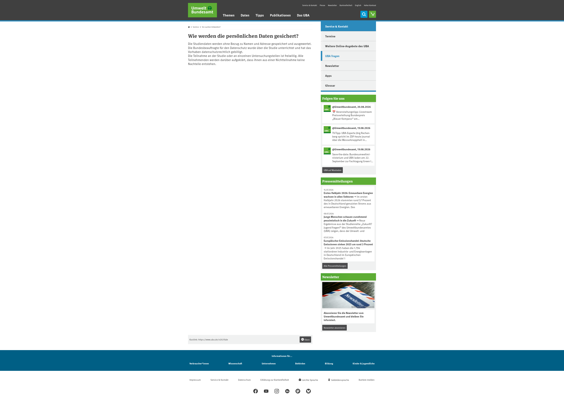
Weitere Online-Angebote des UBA (347, 46)
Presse (322, 5)
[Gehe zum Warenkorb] (372, 14)
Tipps (260, 15)
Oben (307, 339)
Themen (229, 15)
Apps (328, 75)
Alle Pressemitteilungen (335, 265)
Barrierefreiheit (346, 5)
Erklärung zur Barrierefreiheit (274, 379)
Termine (330, 36)
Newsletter (332, 5)
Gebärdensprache (340, 379)
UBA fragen (332, 56)
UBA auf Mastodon (332, 170)
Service (196, 27)
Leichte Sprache (310, 379)
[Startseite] (202, 10)
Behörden (300, 363)
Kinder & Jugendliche (364, 363)
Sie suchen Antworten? (211, 27)
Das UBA (303, 15)
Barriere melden (367, 379)
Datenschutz (244, 379)
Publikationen (280, 15)
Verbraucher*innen (199, 363)
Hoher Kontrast (370, 5)
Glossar (330, 85)
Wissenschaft (235, 363)
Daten (245, 15)
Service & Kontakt (309, 5)
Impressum (195, 379)
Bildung (329, 363)
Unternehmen (269, 363)
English (358, 5)
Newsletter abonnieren (334, 327)
